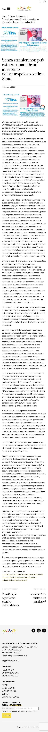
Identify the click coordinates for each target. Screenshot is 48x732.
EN (44, 1)
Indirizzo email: (8, 708)
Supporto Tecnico (10, 697)
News (4, 685)
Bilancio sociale (10, 675)
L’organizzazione (10, 673)
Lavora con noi (9, 691)
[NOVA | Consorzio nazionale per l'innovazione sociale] (24, 10)
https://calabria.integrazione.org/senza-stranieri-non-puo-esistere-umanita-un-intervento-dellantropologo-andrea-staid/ (22, 577)
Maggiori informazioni (9, 661)
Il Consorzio (8, 670)
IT (40, 1)
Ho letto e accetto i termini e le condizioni (21, 711)
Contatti (6, 694)
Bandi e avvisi (8, 688)
